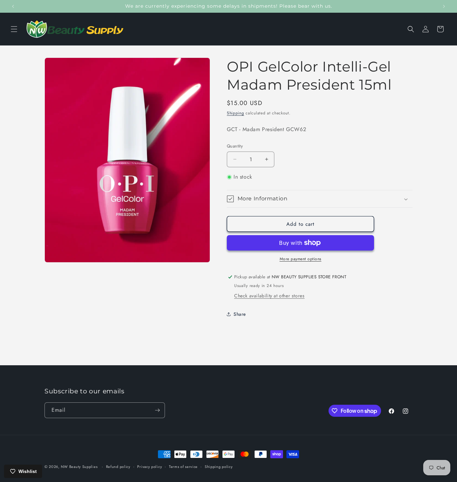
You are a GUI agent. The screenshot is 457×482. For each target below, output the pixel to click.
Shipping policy (219, 466)
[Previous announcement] (13, 6)
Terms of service (183, 466)
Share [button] (240, 314)
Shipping (235, 113)
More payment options (301, 259)
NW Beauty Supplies (79, 466)
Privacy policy (149, 466)
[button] (14, 29)
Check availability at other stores (269, 295)
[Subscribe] (157, 410)
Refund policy (118, 466)
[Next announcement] (444, 6)
